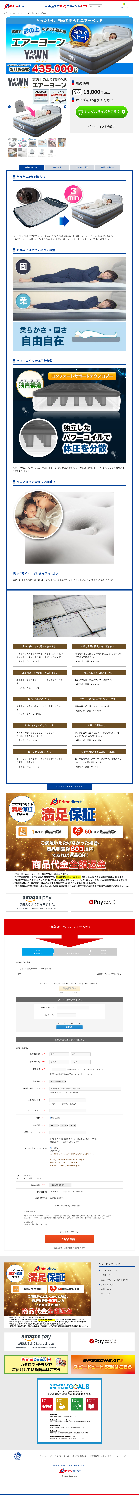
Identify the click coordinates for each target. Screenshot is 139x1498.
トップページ (6, 13)
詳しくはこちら (95, 6)
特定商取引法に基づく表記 (100, 1456)
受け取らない (56, 1151)
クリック (78, 1074)
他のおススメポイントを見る (69, 786)
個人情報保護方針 (79, 1456)
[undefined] (37, 107)
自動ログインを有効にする (70, 1023)
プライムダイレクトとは (59, 1456)
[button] (69, 989)
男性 (58, 1118)
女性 (52, 1118)
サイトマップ (120, 1456)
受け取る (54, 1148)
